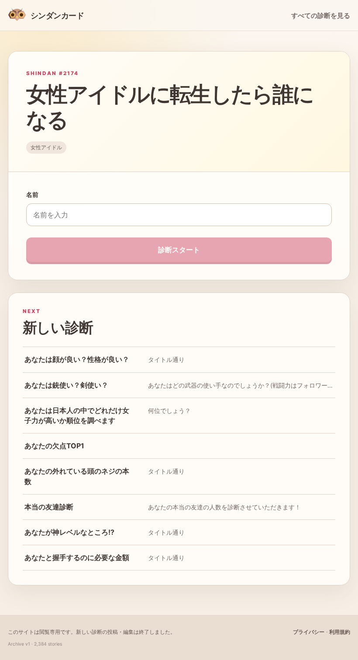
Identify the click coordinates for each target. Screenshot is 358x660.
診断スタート (179, 249)
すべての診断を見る (320, 16)
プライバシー (308, 632)
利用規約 (339, 632)
